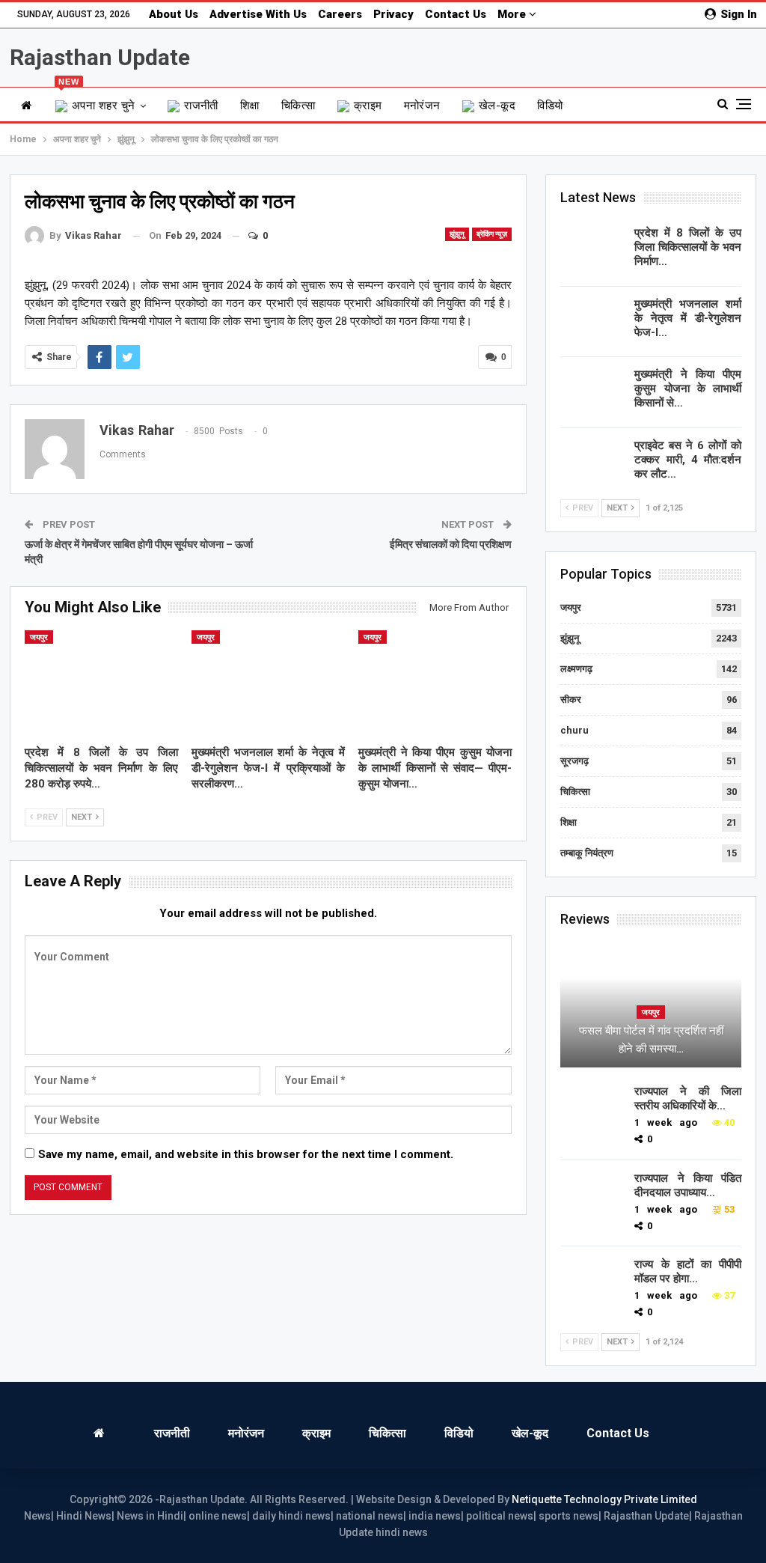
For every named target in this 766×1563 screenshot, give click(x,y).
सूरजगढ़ (574, 761)
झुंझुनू (457, 234)
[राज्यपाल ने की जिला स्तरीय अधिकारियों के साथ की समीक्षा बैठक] (592, 1109)
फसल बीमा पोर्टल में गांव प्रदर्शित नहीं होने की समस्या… (651, 1039)
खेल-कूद (497, 105)
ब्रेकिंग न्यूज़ (492, 234)
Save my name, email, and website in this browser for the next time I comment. (245, 1154)
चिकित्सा (298, 105)
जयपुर (39, 637)
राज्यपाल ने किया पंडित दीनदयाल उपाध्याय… (687, 1185)
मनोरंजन (422, 105)
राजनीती (201, 105)
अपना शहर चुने (96, 100)
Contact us (455, 14)
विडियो (550, 105)
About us (173, 14)
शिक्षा (250, 105)
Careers (340, 14)
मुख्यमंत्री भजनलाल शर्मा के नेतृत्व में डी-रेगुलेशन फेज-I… (687, 318)
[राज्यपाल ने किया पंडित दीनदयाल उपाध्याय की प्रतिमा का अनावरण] (592, 1195)
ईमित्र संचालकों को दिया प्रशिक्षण (451, 544)
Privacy (393, 14)
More (513, 14)
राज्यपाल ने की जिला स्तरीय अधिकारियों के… (687, 1098)
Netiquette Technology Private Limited (604, 1499)
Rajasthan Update (100, 57)
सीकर (570, 699)
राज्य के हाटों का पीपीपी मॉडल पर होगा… (687, 1271)
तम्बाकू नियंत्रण (586, 853)
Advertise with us (258, 14)
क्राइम (368, 105)
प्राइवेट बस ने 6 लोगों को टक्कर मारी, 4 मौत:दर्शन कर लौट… (687, 460)
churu (574, 730)
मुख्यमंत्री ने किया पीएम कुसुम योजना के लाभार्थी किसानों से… (687, 388)
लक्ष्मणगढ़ (576, 668)
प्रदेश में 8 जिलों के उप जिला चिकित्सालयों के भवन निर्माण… (687, 247)
